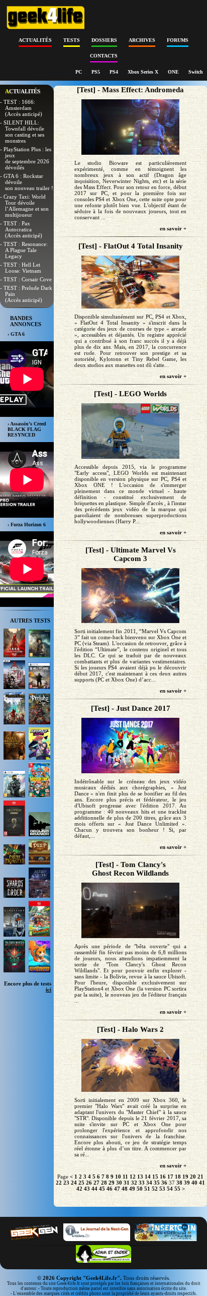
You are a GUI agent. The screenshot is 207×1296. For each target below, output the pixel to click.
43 (87, 1189)
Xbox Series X (144, 72)
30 (119, 1183)
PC (79, 72)
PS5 (96, 72)
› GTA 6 (16, 334)
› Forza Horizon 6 (27, 524)
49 (132, 1189)
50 (140, 1189)
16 (163, 1177)
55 (177, 1189)
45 (102, 1189)
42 (79, 1189)
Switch (195, 72)
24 (74, 1183)
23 (66, 1183)
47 (117, 1189)
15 (155, 1177)
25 (81, 1183)
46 (110, 1189)
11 (125, 1177)
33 (142, 1183)
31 (127, 1183)
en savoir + (173, 228)
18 (178, 1177)
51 (147, 1189)
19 (185, 1177)
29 (112, 1183)
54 (170, 1189)
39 (187, 1183)
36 (164, 1183)
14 (148, 1177)
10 (118, 1177)
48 (125, 1189)
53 (162, 1189)
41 (202, 1183)
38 (179, 1183)
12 (133, 1177)
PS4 (115, 72)
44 (94, 1189)
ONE (174, 72)
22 (59, 1183)
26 (89, 1183)
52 (155, 1189)
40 (194, 1183)
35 (157, 1183)
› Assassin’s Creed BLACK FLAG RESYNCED (27, 429)
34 (149, 1183)
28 (104, 1183)
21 (200, 1177)
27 (96, 1183)
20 (193, 1177)
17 (170, 1177)
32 (134, 1183)
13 (140, 1177)
